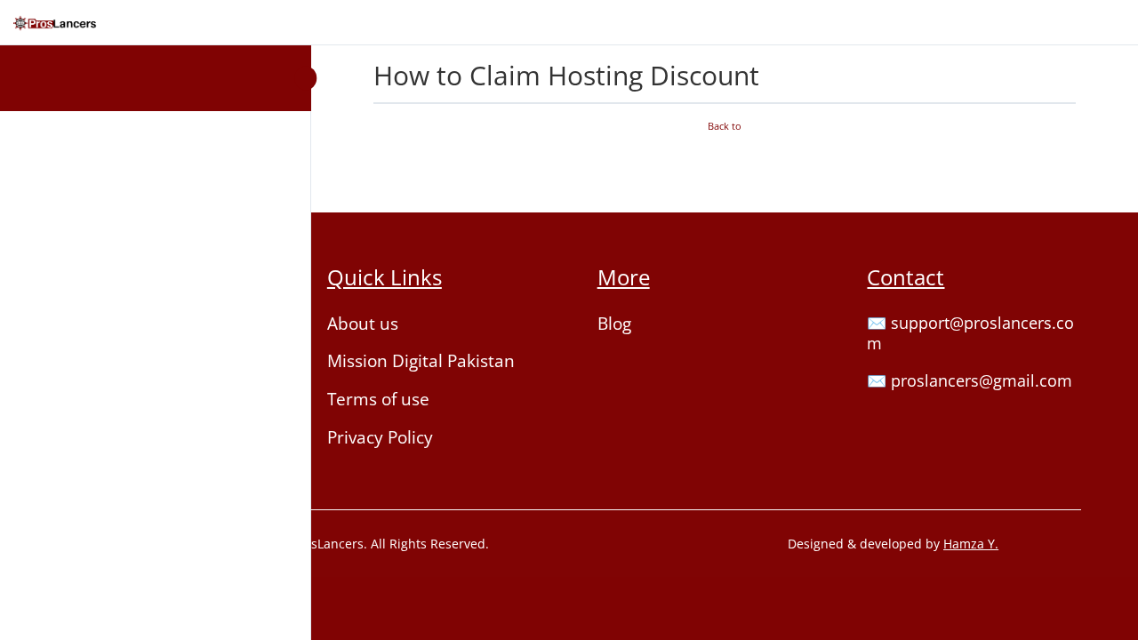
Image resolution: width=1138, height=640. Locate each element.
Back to (724, 126)
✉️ (879, 322)
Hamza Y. (970, 543)
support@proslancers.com (970, 333)
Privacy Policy (380, 437)
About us (362, 323)
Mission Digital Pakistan (421, 360)
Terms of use (378, 399)
